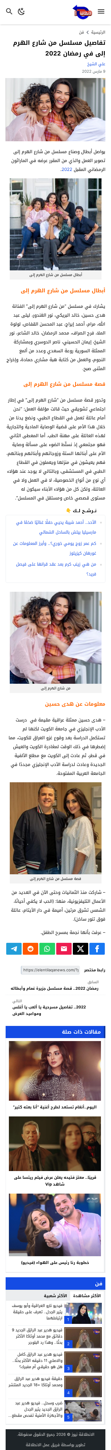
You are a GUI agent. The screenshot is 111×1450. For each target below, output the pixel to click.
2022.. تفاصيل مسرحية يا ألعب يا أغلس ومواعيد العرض (49, 1007)
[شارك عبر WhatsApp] (47, 948)
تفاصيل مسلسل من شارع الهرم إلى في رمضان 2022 (59, 48)
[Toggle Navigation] (102, 12)
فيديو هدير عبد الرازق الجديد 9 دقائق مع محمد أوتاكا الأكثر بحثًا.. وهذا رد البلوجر (37, 1336)
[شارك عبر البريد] (64, 948)
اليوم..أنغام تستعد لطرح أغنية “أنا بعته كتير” (55, 1107)
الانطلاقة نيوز (83, 1434)
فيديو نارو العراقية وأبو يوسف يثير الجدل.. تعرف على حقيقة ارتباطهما (37, 1312)
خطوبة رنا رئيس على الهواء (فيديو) (55, 1262)
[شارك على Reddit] (30, 948)
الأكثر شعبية (55, 1296)
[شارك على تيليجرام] (14, 948)
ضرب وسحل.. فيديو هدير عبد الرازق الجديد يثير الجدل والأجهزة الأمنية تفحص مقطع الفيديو (37, 1412)
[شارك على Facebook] (97, 948)
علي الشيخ (96, 64)
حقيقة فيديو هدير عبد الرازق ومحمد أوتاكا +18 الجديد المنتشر (35, 1382)
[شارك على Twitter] (80, 948)
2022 (67, 169)
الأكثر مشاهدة (87, 1296)
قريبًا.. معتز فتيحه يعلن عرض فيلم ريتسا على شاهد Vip (55, 1181)
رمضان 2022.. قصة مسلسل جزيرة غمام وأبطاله (55, 985)
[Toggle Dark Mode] (21, 12)
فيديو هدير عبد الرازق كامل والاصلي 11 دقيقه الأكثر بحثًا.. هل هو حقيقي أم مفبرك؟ (37, 1360)
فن (81, 32)
